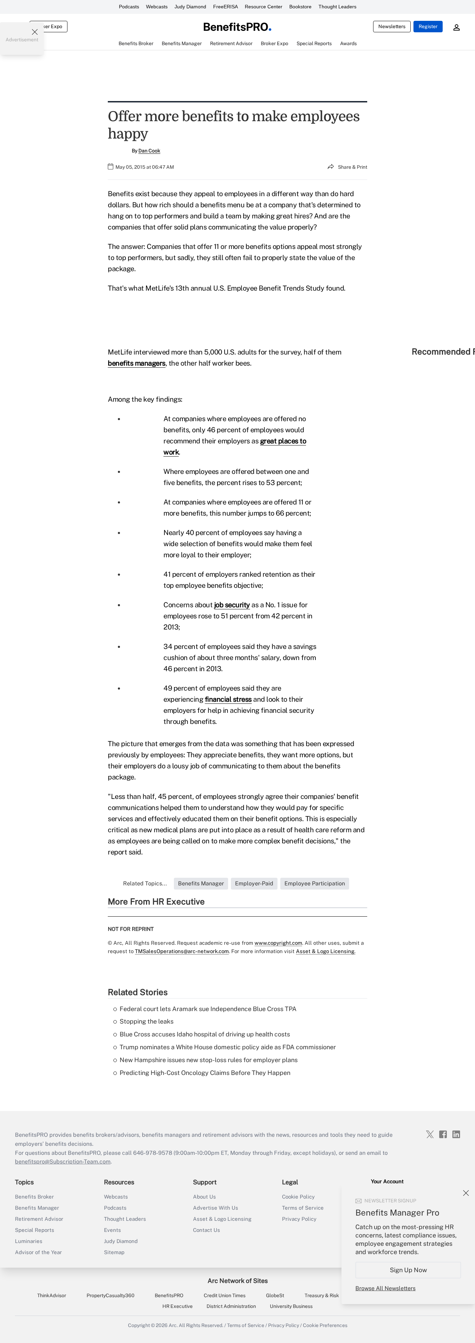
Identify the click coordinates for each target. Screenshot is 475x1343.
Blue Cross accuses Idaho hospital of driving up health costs (205, 1034)
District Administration (231, 1306)
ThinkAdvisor (51, 1295)
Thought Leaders (337, 6)
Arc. (173, 1325)
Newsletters (391, 26)
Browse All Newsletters (385, 1288)
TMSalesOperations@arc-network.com (182, 951)
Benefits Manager (37, 1208)
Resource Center (263, 6)
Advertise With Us (215, 1208)
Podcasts (129, 6)
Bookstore (300, 6)
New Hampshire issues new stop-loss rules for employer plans (209, 1059)
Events (112, 1230)
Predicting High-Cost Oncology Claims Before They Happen (205, 1072)
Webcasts (157, 6)
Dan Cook (149, 150)
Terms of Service (303, 1208)
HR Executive (177, 1306)
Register (428, 26)
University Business (291, 1306)
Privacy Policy (299, 1219)
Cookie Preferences (325, 1325)
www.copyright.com (278, 943)
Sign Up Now (408, 1270)
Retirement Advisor (39, 1219)
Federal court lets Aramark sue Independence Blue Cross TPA (208, 1008)
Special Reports (34, 1230)
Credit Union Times (224, 1295)
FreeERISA (225, 6)
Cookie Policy (298, 1197)
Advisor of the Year (38, 1252)
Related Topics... (145, 883)
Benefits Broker (34, 1197)
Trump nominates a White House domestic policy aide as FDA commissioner (228, 1047)
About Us (204, 1197)
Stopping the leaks (147, 1021)
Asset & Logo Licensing (222, 1219)
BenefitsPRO (169, 1295)
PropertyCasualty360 (111, 1295)
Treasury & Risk (322, 1295)
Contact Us (206, 1230)
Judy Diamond (190, 6)
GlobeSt (275, 1295)
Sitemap (114, 1252)
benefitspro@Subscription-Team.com (63, 1161)
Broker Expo (48, 26)
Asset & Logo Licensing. (325, 951)
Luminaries (28, 1241)
